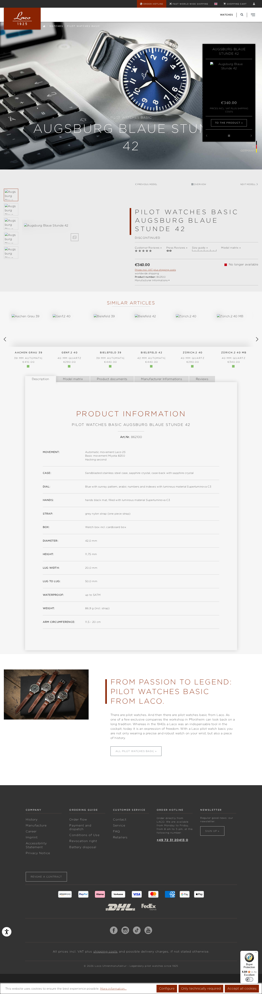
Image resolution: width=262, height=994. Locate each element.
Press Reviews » (176, 247)
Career (31, 831)
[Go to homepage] (22, 19)
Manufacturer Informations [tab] (161, 379)
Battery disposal (82, 847)
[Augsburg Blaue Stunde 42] (74, 225)
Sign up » (212, 831)
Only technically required (201, 988)
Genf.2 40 (70, 355)
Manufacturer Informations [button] (151, 280)
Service (119, 825)
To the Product (228, 122)
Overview (199, 184)
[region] (65, 232)
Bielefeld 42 (151, 355)
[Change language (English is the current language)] (215, 4)
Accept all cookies (241, 988)
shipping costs (105, 951)
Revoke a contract (46, 876)
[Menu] (256, 953)
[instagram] (125, 930)
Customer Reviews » (148, 247)
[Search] (242, 14)
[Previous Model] (207, 135)
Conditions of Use (84, 835)
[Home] (44, 26)
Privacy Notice (38, 853)
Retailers (120, 837)
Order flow (78, 819)
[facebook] (114, 930)
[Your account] (254, 4)
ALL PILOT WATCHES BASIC (134, 751)
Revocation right (83, 841)
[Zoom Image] (74, 237)
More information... (113, 988)
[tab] (40, 379)
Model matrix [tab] (73, 379)
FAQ (116, 831)
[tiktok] (137, 930)
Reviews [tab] (202, 379)
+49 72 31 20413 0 (172, 840)
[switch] (249, 979)
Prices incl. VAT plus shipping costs (229, 110)
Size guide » (200, 247)
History (32, 819)
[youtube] (148, 930)
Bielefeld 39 (110, 355)
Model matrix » (231, 247)
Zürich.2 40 (193, 355)
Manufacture (36, 825)
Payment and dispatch (80, 827)
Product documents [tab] (112, 379)
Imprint (32, 837)
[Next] (257, 339)
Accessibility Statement (36, 845)
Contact (119, 819)
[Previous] (5, 339)
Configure (167, 988)
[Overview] (229, 135)
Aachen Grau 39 (28, 355)
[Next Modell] (251, 135)
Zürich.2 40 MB (233, 355)
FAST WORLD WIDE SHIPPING (190, 4)
